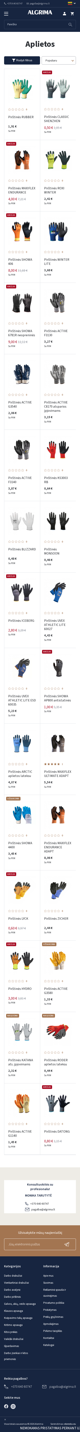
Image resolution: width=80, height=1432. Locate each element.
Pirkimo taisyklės (52, 1331)
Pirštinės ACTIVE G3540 (20, 404)
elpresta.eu (70, 1424)
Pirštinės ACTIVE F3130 (56, 333)
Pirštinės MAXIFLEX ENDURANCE (21, 190)
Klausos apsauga (13, 1311)
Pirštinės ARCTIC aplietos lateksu (20, 773)
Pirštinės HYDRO (20, 989)
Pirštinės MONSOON (51, 551)
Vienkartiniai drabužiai (16, 1283)
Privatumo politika (53, 1303)
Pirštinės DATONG (57, 1131)
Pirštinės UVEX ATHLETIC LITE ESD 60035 (22, 700)
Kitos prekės (10, 1332)
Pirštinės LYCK (18, 918)
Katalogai (48, 1345)
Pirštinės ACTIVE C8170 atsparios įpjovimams (56, 406)
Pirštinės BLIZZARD (22, 549)
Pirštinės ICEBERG (21, 620)
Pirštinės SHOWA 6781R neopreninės (21, 333)
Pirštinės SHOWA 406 (20, 261)
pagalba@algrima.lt (43, 1209)
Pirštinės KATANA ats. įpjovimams (20, 1062)
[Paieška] (70, 24)
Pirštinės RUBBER (21, 117)
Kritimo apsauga (13, 1325)
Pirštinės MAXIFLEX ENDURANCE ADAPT (57, 847)
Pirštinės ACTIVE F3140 (20, 480)
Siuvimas (48, 1283)
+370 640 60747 (39, 1203)
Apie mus (48, 1276)
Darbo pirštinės (12, 1297)
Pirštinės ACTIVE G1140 (20, 1133)
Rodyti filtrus (24, 60)
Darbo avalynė (12, 1290)
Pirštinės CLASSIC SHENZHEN (56, 119)
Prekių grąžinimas (53, 1317)
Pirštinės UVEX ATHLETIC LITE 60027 (55, 624)
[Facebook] (7, 1406)
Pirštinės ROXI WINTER (54, 190)
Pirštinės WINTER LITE (56, 261)
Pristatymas (49, 1310)
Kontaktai (48, 1338)
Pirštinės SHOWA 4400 (20, 845)
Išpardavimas (11, 1346)
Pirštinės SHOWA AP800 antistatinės (57, 698)
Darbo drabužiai (13, 1276)
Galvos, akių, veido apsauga (20, 1304)
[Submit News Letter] (68, 1244)
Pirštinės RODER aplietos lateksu (56, 1062)
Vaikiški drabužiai (13, 1339)
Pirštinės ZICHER (56, 918)
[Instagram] (14, 1406)
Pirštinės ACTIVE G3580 (56, 991)
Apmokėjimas (50, 1324)
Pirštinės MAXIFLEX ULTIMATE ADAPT (57, 773)
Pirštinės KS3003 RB (56, 480)
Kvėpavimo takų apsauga (18, 1318)
